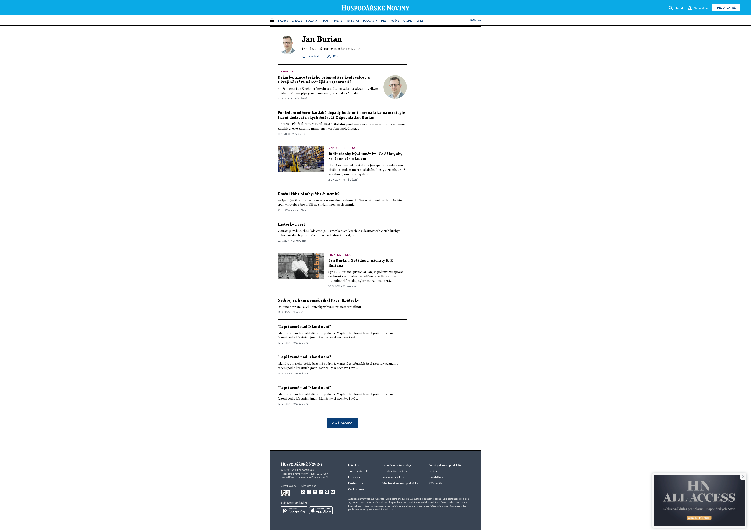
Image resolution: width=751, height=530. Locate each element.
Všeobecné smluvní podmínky (400, 483)
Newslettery (436, 477)
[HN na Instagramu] (315, 492)
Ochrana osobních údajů (397, 465)
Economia (354, 477)
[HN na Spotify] (327, 492)
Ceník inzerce (356, 489)
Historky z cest (291, 224)
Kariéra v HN (355, 483)
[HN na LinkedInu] (321, 492)
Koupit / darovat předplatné (445, 465)
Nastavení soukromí (394, 477)
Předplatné (726, 7)
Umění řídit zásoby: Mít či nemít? (309, 194)
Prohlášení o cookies (394, 471)
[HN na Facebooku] (309, 492)
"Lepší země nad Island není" (304, 326)
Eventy (433, 471)
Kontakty (353, 465)
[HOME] (272, 20)
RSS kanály (435, 483)
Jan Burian (285, 71)
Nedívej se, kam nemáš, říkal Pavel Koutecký (318, 300)
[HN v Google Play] (294, 510)
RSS (335, 56)
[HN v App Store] (321, 510)
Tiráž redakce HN (358, 471)
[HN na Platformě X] (303, 492)
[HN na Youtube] (333, 492)
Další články (342, 422)
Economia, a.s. (305, 470)
